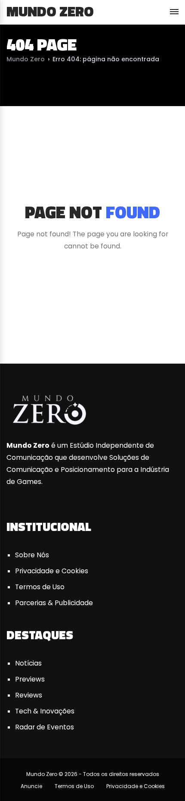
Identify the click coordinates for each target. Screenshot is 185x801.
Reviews (28, 695)
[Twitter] (55, 329)
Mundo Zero (50, 11)
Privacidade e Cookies (51, 570)
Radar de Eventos (44, 727)
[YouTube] (92, 329)
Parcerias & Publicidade (54, 602)
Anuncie (31, 786)
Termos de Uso (40, 586)
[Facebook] (18, 329)
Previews (30, 679)
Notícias (28, 663)
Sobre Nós (32, 554)
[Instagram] (129, 329)
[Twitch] (166, 329)
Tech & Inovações (44, 711)
